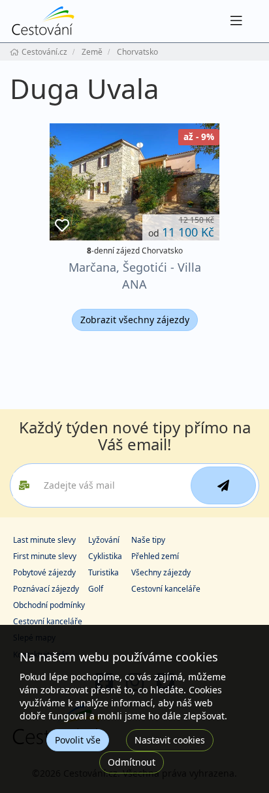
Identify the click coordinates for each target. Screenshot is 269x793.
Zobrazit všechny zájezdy (134, 319)
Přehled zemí (155, 556)
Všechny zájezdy (161, 572)
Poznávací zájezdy (46, 588)
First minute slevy (44, 556)
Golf (95, 588)
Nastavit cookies (169, 740)
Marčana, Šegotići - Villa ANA (135, 275)
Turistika (103, 572)
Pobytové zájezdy (44, 572)
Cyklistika (105, 556)
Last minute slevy (44, 539)
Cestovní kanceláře (165, 588)
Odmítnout (131, 762)
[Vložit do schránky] (62, 226)
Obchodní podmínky (49, 605)
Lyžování (103, 539)
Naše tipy (148, 539)
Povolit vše (78, 740)
